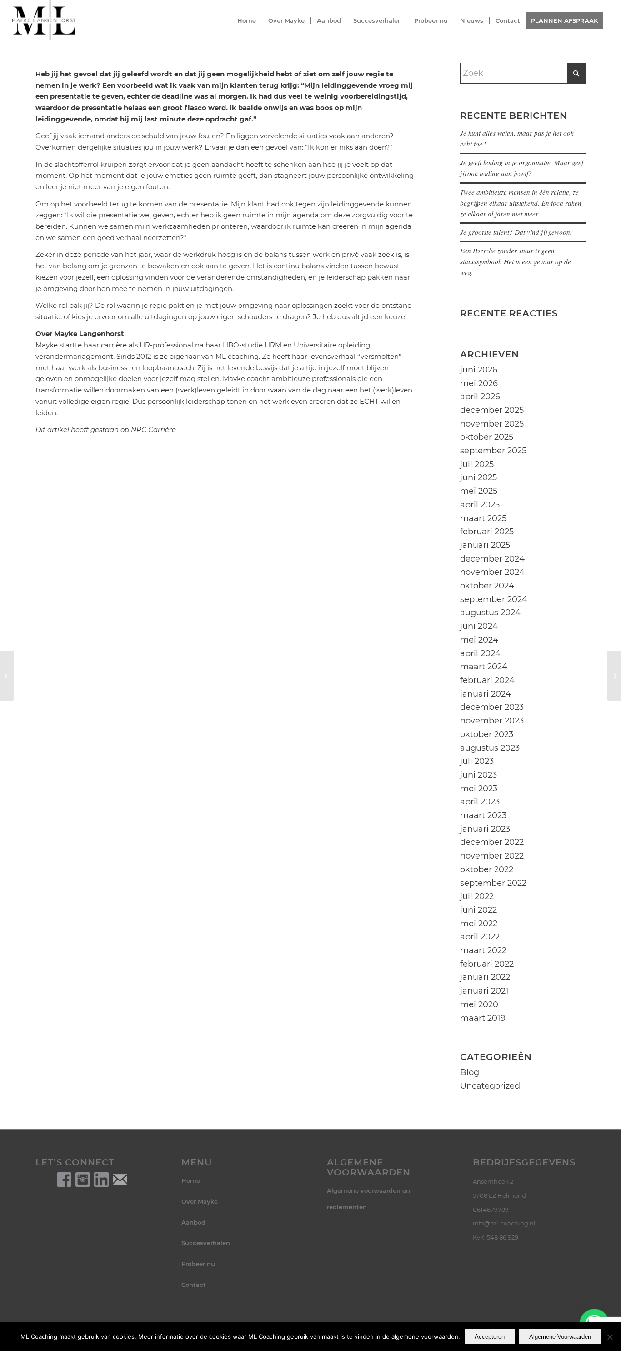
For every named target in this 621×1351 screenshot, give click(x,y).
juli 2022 (477, 896)
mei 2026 (479, 383)
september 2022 (493, 883)
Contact (193, 1284)
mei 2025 (478, 491)
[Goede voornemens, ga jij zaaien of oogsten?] (614, 676)
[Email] (120, 1179)
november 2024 (492, 572)
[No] (609, 1336)
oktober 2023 (486, 734)
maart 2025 (483, 518)
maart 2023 (483, 815)
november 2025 (492, 424)
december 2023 (492, 707)
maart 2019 (483, 1018)
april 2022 (480, 937)
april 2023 (480, 802)
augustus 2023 (490, 748)
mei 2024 (479, 640)
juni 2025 (478, 477)
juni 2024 (479, 626)
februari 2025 (487, 532)
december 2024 (492, 559)
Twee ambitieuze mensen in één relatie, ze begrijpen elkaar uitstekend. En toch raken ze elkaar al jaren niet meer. (520, 202)
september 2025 (493, 451)
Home (190, 1180)
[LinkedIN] (101, 1179)
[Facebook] (64, 1179)
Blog (469, 1072)
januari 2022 (485, 977)
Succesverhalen (205, 1242)
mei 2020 (479, 1004)
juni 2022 (478, 910)
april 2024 (480, 653)
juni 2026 (478, 370)
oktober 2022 (486, 869)
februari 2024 (487, 680)
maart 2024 (483, 667)
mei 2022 (478, 924)
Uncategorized (490, 1086)
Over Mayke (199, 1201)
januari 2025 (485, 545)
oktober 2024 (487, 586)
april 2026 (480, 397)
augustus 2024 (490, 613)
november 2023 (492, 721)
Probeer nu (198, 1263)
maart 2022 (483, 950)
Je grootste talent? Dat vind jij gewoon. (516, 231)
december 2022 (492, 842)
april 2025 (480, 505)
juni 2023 (478, 775)
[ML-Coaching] (43, 20)
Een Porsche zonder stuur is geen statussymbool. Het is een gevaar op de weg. (515, 261)
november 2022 (492, 856)
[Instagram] (83, 1179)
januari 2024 (485, 694)
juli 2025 (477, 464)
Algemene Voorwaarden (560, 1336)
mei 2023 (478, 788)
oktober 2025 (486, 437)
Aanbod (193, 1222)
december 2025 (492, 410)
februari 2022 (487, 964)
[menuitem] (246, 20)
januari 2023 (485, 829)
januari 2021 (484, 991)
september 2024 (493, 599)
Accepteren (490, 1336)
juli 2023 (477, 761)
